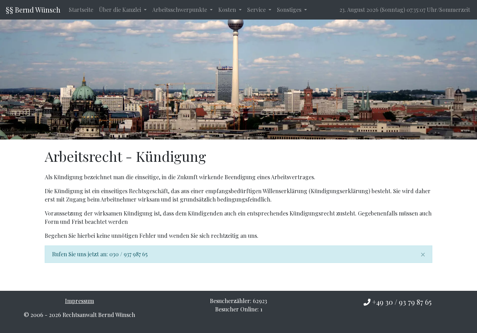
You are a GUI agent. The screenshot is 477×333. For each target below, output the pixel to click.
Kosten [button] (227, 9)
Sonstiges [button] (290, 9)
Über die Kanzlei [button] (120, 9)
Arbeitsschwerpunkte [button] (180, 9)
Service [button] (257, 9)
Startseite (81, 9)
